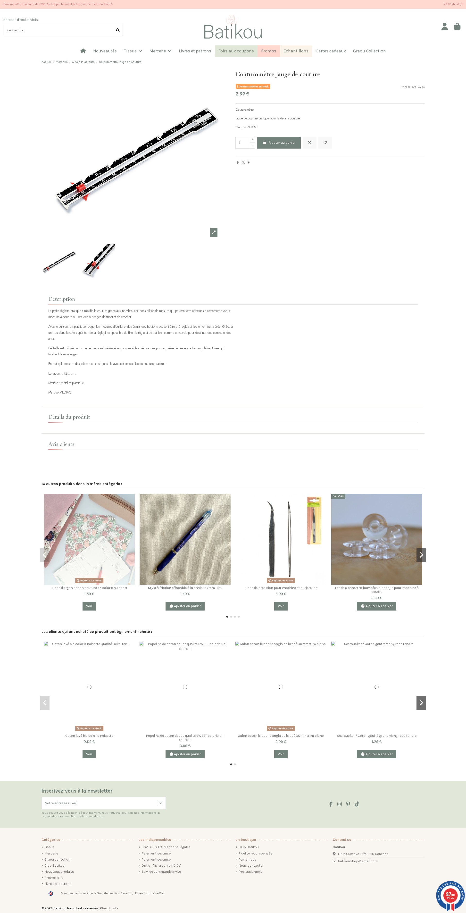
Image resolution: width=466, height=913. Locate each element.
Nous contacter (251, 865)
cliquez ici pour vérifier (148, 893)
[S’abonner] (160, 803)
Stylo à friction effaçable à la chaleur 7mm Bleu (185, 588)
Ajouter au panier (282, 143)
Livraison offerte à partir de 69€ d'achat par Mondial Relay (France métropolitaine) (57, 4)
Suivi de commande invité (161, 872)
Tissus (49, 847)
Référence (409, 87)
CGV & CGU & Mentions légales (166, 847)
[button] (227, 617)
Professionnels (251, 872)
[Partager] (238, 162)
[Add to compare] (309, 143)
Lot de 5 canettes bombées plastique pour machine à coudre (377, 590)
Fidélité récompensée (255, 853)
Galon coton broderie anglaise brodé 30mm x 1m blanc (281, 736)
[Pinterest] (249, 162)
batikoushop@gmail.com (358, 861)
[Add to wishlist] (325, 143)
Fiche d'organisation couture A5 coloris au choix (89, 588)
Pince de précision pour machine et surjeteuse (280, 588)
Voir (89, 606)
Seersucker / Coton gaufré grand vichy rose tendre (376, 736)
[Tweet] (243, 162)
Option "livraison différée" (161, 865)
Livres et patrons (57, 884)
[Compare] (131, 501)
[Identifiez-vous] (444, 27)
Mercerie (51, 853)
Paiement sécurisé (156, 853)
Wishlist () (455, 4)
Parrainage (247, 859)
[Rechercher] (118, 30)
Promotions (53, 878)
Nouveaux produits (59, 872)
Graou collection (57, 859)
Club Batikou (54, 865)
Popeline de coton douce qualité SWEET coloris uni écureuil (185, 738)
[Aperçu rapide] (131, 518)
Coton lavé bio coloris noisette (89, 736)
